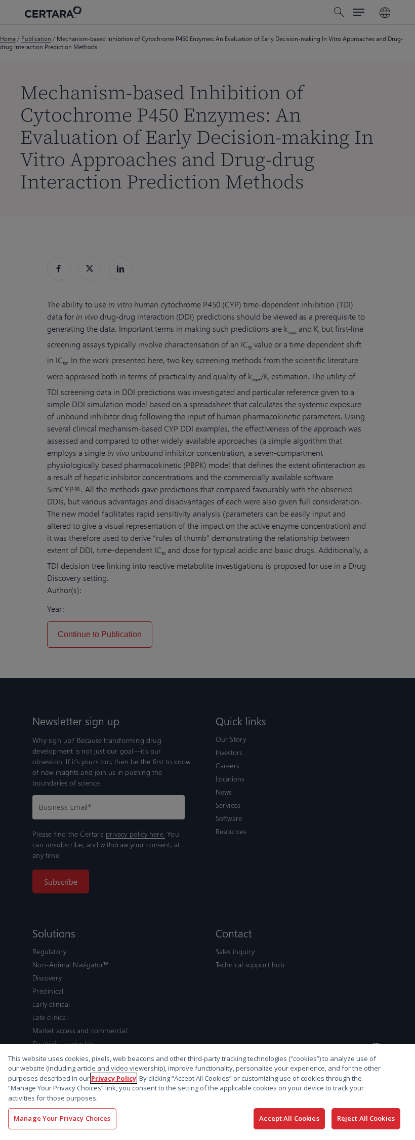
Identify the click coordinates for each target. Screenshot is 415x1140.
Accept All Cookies (289, 1118)
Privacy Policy (113, 1078)
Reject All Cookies (366, 1118)
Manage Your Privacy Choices (62, 1118)
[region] (207, 1092)
